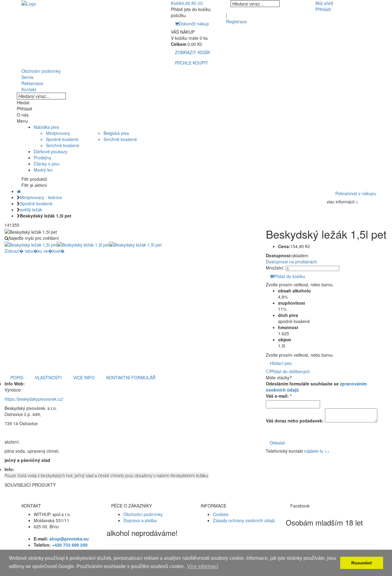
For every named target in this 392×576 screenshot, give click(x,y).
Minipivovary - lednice (41, 197)
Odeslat (277, 443)
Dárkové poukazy (50, 151)
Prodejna (42, 157)
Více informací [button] (202, 566)
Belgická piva (116, 133)
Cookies (220, 514)
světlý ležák (31, 209)
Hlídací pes (281, 363)
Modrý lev (43, 170)
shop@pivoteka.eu (69, 539)
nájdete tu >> (317, 451)
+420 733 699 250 (70, 545)
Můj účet (323, 3)
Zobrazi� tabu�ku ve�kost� (35, 251)
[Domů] (19, 191)
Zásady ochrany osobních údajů (244, 520)
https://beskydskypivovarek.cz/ (34, 399)
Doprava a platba (140, 520)
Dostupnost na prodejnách (291, 261)
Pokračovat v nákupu (355, 193)
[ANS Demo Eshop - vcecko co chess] (28, 3)
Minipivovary (58, 133)
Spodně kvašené (62, 139)
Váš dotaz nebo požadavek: (295, 421)
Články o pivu (47, 164)
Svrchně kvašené (62, 145)
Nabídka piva (46, 127)
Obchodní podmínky (143, 514)
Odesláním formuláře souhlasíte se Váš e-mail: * (316, 390)
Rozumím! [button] (361, 562)
